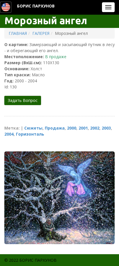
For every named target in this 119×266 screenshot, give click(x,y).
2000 (71, 128)
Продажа (55, 128)
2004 (9, 134)
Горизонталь (30, 134)
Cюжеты (33, 128)
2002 (94, 128)
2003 (106, 128)
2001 (83, 128)
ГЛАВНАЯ (18, 33)
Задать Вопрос (23, 100)
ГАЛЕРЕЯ (40, 33)
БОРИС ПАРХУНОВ (36, 6)
